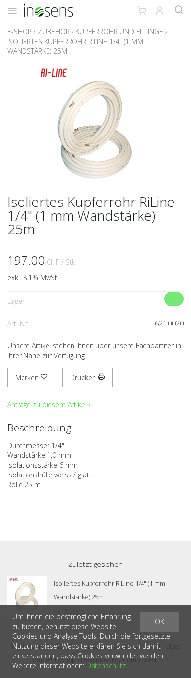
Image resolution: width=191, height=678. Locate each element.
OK (159, 621)
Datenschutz (106, 665)
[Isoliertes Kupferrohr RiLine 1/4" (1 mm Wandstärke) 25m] (27, 595)
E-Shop (19, 31)
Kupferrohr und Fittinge (119, 31)
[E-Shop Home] (48, 10)
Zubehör (54, 31)
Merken (28, 377)
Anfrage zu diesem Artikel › (49, 404)
